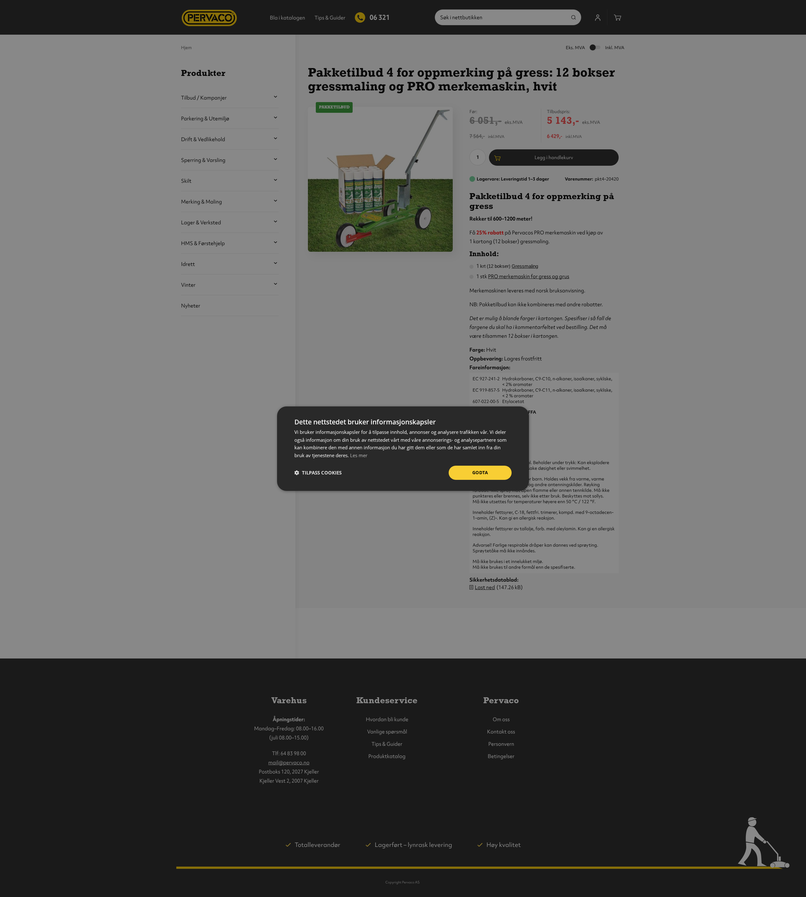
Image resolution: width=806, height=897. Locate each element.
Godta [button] (480, 472)
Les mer (358, 455)
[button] (318, 472)
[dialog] (403, 448)
